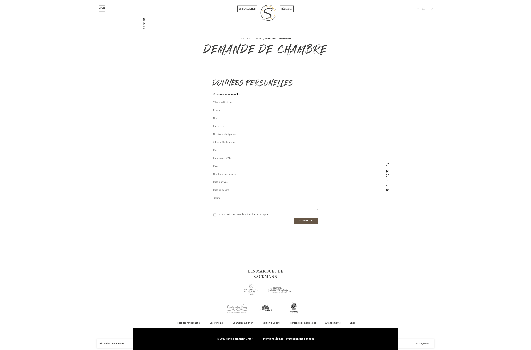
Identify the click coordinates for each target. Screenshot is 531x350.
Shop (352, 323)
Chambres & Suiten (243, 323)
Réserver (286, 9)
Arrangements (424, 343)
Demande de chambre (250, 38)
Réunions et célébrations (302, 323)
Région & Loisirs (271, 323)
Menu (102, 8)
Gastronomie (216, 323)
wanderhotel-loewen (278, 38)
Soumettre (306, 220)
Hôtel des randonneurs (111, 343)
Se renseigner (247, 9)
